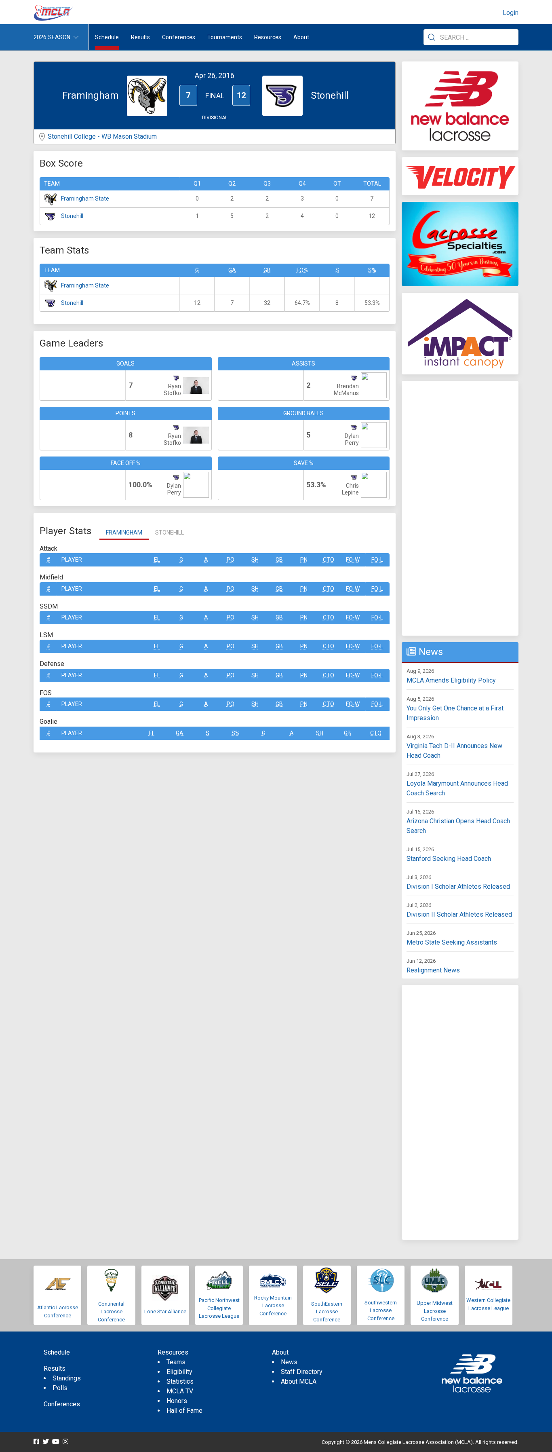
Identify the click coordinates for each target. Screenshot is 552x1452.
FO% (302, 270)
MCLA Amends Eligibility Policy (451, 680)
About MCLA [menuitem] (298, 1381)
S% (372, 270)
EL (157, 559)
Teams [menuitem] (175, 1362)
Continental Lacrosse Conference (111, 1312)
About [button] (301, 37)
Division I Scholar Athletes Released (458, 886)
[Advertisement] (460, 508)
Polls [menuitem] (60, 1388)
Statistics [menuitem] (180, 1381)
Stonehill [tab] (169, 532)
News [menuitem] (289, 1362)
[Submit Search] (431, 37)
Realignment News (433, 970)
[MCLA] (54, 13)
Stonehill (72, 216)
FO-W (353, 559)
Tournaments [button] (224, 37)
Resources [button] (267, 37)
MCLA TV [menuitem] (179, 1391)
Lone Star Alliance (165, 1311)
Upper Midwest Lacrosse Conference (435, 1311)
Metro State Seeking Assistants (452, 942)
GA (232, 270)
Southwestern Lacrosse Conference (380, 1310)
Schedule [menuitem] (107, 37)
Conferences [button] (178, 37)
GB (267, 270)
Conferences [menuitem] (62, 1404)
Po (230, 559)
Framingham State (85, 198)
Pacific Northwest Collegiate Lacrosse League (219, 1308)
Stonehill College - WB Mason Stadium (102, 136)
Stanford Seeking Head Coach (449, 858)
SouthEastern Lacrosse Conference (326, 1312)
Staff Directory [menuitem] (301, 1372)
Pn (304, 559)
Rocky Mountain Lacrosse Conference (273, 1306)
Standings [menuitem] (67, 1378)
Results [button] (140, 37)
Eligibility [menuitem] (179, 1372)
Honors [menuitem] (176, 1401)
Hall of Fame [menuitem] (184, 1410)
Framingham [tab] (124, 532)
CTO (328, 559)
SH (255, 559)
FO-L (377, 559)
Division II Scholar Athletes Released (459, 914)
